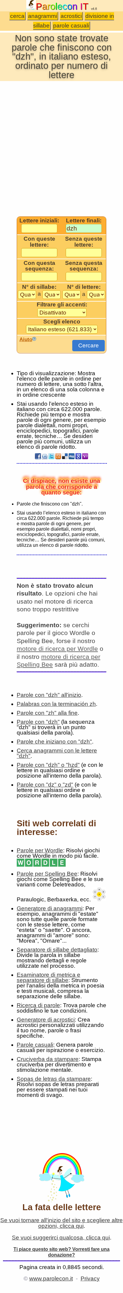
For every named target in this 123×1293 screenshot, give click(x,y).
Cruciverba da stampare (48, 1059)
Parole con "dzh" (38, 722)
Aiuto (25, 339)
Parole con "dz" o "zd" (45, 784)
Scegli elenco (61, 322)
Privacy (90, 1278)
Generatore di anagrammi (49, 908)
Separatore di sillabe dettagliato (57, 950)
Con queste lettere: (39, 242)
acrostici (71, 16)
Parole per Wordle (40, 850)
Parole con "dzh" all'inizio (49, 695)
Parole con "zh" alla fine (47, 713)
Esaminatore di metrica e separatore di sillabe (48, 977)
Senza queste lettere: (83, 242)
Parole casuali (35, 1045)
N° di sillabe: (39, 287)
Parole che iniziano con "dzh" (54, 741)
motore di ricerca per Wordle (57, 648)
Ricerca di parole (38, 1005)
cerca (17, 16)
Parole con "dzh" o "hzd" (48, 765)
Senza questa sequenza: (83, 266)
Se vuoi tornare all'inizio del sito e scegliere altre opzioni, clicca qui (61, 1223)
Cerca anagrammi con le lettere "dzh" (57, 753)
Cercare (88, 345)
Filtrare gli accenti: (62, 305)
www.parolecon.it (51, 1278)
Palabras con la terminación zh (56, 704)
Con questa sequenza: (39, 266)
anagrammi (42, 16)
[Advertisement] (61, 148)
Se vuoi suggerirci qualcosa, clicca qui (61, 1237)
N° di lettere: (84, 287)
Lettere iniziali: (39, 221)
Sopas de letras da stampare (54, 1079)
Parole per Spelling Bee (47, 874)
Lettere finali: (84, 221)
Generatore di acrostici (46, 1019)
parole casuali (71, 25)
